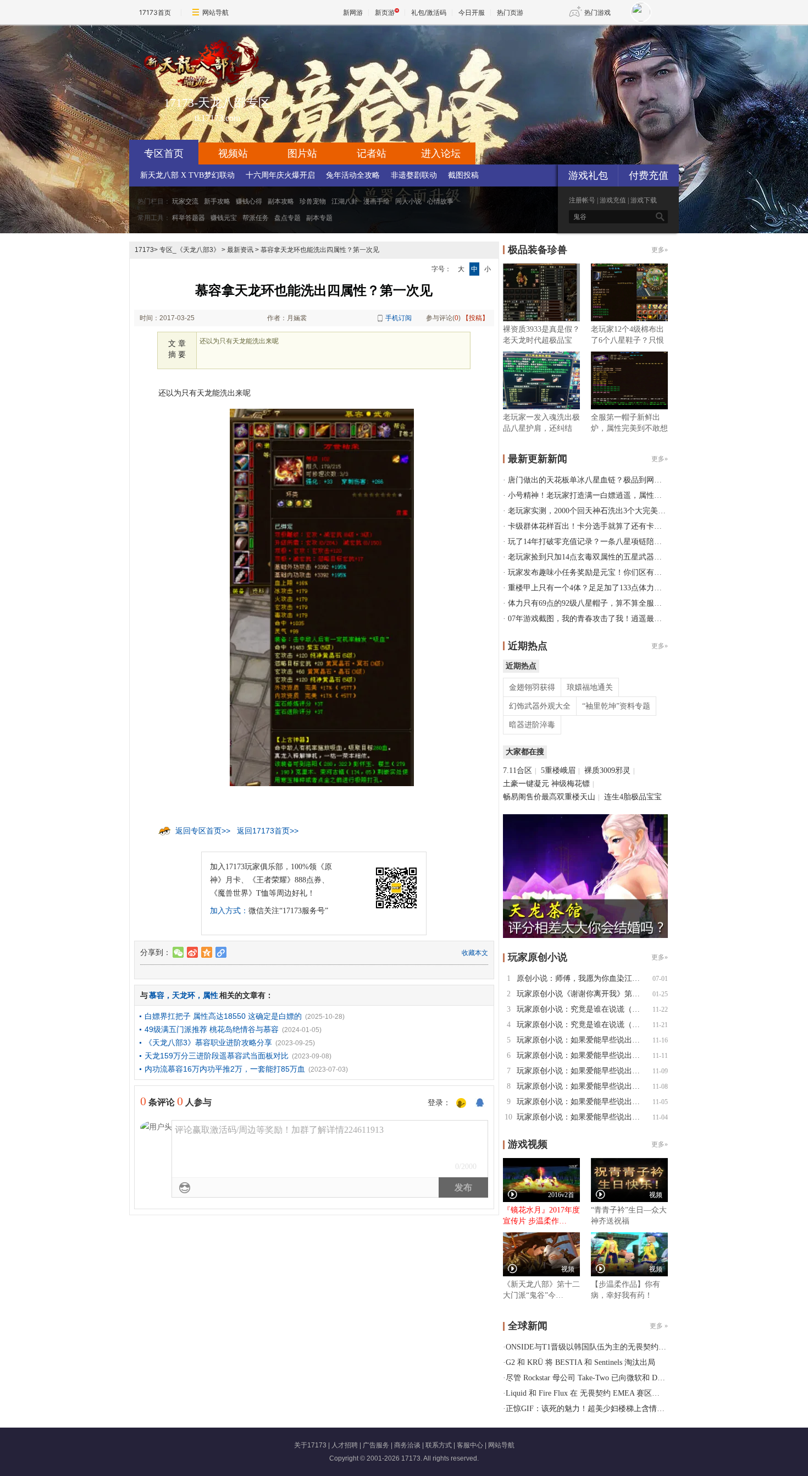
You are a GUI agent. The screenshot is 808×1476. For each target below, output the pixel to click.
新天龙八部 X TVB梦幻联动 (187, 175)
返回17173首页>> (267, 830)
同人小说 (408, 201)
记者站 (371, 153)
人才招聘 (344, 1445)
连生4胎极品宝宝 (633, 797)
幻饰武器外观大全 (540, 706)
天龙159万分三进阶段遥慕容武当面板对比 (217, 1055)
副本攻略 (281, 201)
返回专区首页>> (202, 830)
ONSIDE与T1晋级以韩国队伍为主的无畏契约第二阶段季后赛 (609, 1347)
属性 (210, 995)
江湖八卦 (344, 201)
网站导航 (215, 12)
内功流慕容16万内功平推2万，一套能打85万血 (225, 1069)
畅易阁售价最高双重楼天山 (549, 797)
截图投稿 (463, 175)
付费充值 (648, 175)
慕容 (156, 995)
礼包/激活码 (428, 12)
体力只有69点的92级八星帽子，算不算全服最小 (588, 603)
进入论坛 (441, 153)
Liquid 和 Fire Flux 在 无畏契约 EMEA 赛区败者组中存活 (602, 1393)
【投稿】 (475, 318)
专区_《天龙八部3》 (189, 250)
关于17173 (310, 1445)
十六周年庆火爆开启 (280, 175)
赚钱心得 (249, 201)
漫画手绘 (376, 201)
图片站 (302, 153)
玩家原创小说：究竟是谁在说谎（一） (582, 1024)
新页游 (385, 12)
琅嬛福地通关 (590, 687)
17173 (144, 250)
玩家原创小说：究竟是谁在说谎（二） (582, 1009)
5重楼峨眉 (558, 770)
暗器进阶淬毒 (532, 725)
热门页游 (510, 12)
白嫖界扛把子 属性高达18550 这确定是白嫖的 (223, 1016)
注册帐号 (582, 200)
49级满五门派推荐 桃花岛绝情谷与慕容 (212, 1029)
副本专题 (319, 218)
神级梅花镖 (570, 784)
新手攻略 (217, 201)
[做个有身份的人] (461, 1103)
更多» (659, 250)
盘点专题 (287, 218)
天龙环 (183, 995)
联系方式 (438, 1445)
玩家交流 (185, 201)
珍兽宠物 (313, 201)
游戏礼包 (588, 175)
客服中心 (470, 1445)
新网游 (353, 12)
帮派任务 (255, 218)
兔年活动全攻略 (353, 175)
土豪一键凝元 (526, 784)
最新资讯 (240, 250)
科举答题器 (188, 218)
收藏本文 (475, 953)
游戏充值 (613, 200)
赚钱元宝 (224, 218)
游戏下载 (643, 200)
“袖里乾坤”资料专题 (616, 706)
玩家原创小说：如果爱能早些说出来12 (582, 1040)
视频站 (233, 153)
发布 (463, 1187)
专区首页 (164, 153)
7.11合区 (517, 770)
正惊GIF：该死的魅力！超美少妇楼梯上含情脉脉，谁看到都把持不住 (623, 1408)
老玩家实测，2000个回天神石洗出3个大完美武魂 (590, 511)
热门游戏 (597, 12)
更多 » (659, 1326)
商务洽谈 (407, 1445)
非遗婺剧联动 (414, 175)
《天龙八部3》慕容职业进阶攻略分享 (208, 1042)
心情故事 (440, 201)
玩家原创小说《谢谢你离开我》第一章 (582, 994)
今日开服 (471, 12)
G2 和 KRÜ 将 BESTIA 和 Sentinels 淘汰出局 (580, 1362)
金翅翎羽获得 (532, 687)
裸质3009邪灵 (607, 770)
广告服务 (376, 1445)
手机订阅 (398, 318)
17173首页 (155, 12)
